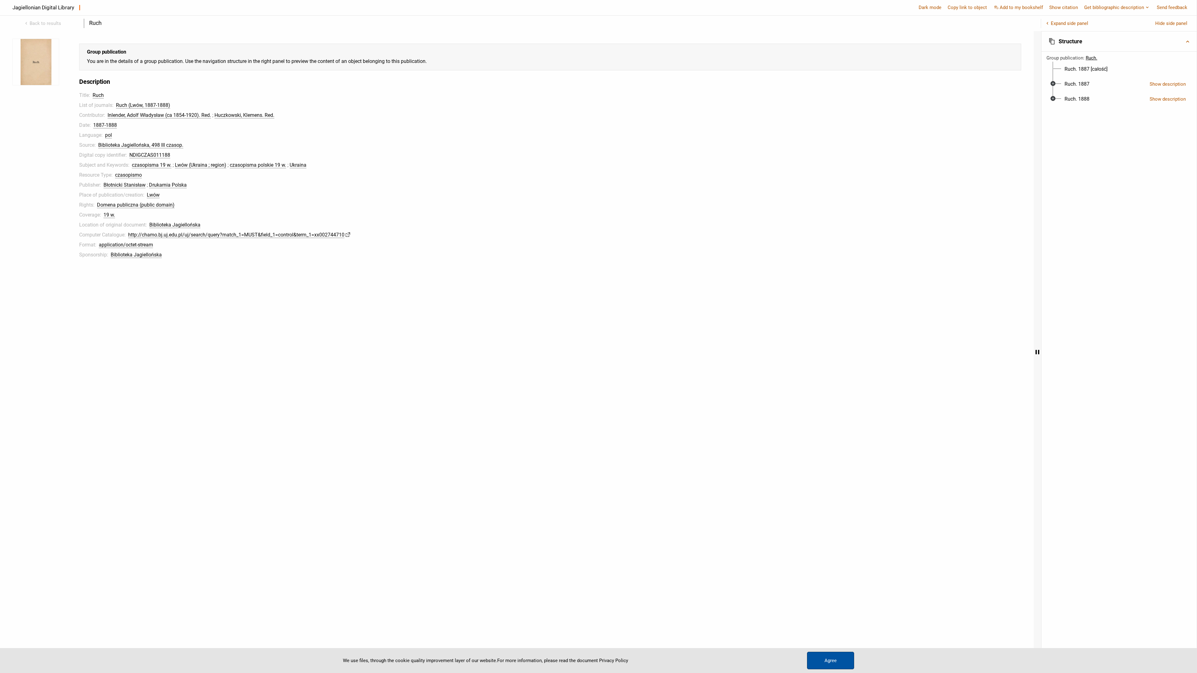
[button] (1119, 41)
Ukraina (298, 165)
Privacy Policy (613, 660)
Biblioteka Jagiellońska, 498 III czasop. (140, 145)
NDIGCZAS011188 (149, 155)
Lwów (153, 195)
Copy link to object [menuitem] (967, 7)
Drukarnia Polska (168, 185)
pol (108, 135)
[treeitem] (1119, 69)
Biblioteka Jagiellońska (174, 225)
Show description (1168, 84)
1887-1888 (105, 125)
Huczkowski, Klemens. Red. (244, 115)
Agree (830, 660)
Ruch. (1091, 58)
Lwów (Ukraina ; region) (200, 165)
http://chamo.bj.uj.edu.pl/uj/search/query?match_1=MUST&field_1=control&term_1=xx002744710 (236, 235)
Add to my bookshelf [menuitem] (1021, 7)
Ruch (98, 95)
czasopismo (128, 175)
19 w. (109, 215)
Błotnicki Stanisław (124, 185)
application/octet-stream (126, 245)
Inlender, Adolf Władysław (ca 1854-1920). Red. (159, 115)
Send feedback (1172, 7)
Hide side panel (1171, 23)
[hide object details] (1037, 352)
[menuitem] (1086, 69)
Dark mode (930, 7)
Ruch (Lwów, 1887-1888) (143, 105)
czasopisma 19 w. (151, 165)
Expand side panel (1069, 23)
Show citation (1063, 7)
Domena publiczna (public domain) (136, 205)
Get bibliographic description (1114, 7)
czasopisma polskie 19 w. (258, 165)
